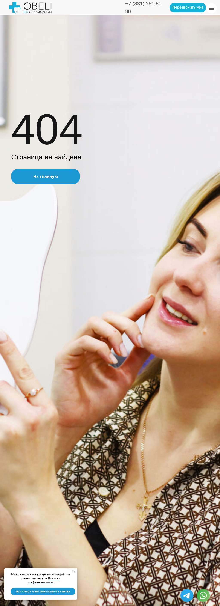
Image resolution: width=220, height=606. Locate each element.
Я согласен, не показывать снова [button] (43, 591)
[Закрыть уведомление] (74, 571)
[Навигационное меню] (211, 8)
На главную (45, 176)
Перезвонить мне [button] (187, 7)
